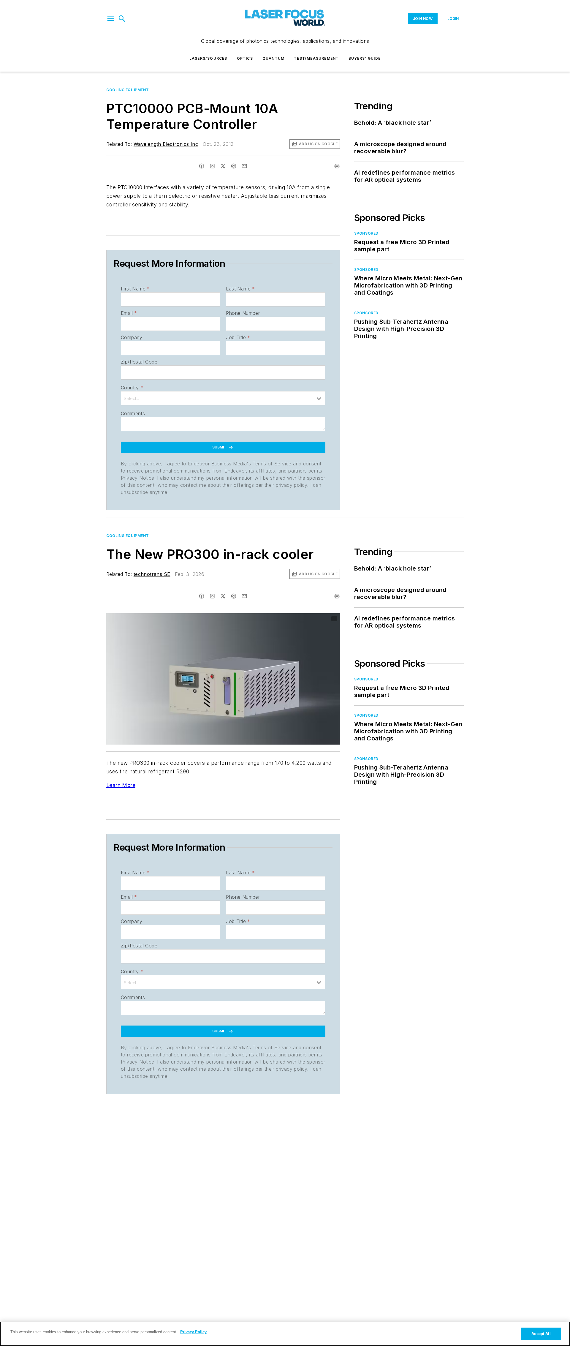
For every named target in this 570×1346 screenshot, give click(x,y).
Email (129, 313)
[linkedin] (212, 166)
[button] (110, 18)
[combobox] (223, 398)
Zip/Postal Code (139, 362)
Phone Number (243, 313)
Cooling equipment (127, 90)
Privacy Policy (193, 1332)
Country (132, 388)
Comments (133, 413)
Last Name (240, 289)
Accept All (540, 1333)
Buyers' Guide (365, 58)
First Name (135, 289)
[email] (244, 166)
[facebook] (202, 166)
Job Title (238, 337)
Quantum (273, 58)
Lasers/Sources (208, 58)
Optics (245, 58)
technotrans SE (152, 574)
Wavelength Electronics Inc (166, 144)
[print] (337, 166)
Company (131, 337)
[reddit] (234, 166)
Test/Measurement (316, 58)
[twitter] (223, 166)
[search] (122, 18)
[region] (285, 1334)
